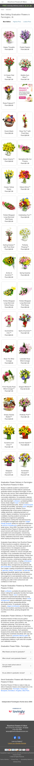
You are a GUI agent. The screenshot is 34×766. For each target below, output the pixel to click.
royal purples (18, 570)
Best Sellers (7, 22)
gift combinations (6, 567)
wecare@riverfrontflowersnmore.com (17, 731)
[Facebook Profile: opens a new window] (15, 737)
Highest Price (17, 22)
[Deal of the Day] (25, 95)
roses (16, 503)
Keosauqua (23, 689)
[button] (30, 761)
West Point (25, 690)
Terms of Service (4, 759)
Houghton (19, 690)
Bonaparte (4, 690)
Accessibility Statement (26, 759)
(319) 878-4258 (17, 729)
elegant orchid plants (13, 606)
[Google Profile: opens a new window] (19, 737)
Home (2, 9)
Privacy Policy (14, 759)
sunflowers (16, 501)
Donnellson (11, 690)
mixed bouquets (28, 505)
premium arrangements (9, 525)
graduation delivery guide (20, 635)
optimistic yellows (7, 570)
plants (24, 506)
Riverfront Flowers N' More (17, 2)
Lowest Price (27, 22)
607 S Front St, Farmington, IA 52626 (17, 728)
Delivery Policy (17, 761)
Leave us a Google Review (17, 743)
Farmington (16, 689)
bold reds (27, 570)
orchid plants (27, 561)
